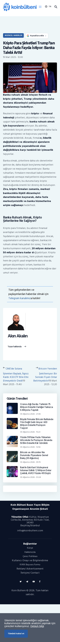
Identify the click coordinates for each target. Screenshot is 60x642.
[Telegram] (27, 581)
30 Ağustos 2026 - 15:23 (30, 432)
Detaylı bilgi (37, 626)
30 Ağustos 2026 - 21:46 (30, 414)
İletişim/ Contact (30, 573)
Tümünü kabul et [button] (16, 633)
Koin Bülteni (19, 590)
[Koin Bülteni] (20, 3)
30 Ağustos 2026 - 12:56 (30, 447)
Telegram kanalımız (19, 298)
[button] (40, 7)
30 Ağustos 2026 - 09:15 (30, 462)
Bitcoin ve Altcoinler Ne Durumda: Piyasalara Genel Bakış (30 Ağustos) (34, 455)
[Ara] (55, 7)
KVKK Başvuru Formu (30, 564)
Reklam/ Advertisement (30, 569)
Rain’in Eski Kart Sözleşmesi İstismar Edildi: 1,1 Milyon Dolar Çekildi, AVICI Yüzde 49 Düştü (35, 470)
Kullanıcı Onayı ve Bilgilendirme (30, 560)
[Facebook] (39, 581)
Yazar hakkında (15, 346)
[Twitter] (21, 581)
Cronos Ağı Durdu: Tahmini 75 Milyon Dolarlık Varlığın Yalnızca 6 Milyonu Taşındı (36, 407)
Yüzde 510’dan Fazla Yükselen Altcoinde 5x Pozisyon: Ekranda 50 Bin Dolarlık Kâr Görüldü (36, 440)
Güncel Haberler (14, 35)
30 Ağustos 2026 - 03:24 (30, 477)
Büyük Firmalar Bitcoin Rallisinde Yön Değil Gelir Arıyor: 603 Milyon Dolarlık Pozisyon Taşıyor (36, 423)
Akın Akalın (18, 336)
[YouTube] (34, 581)
